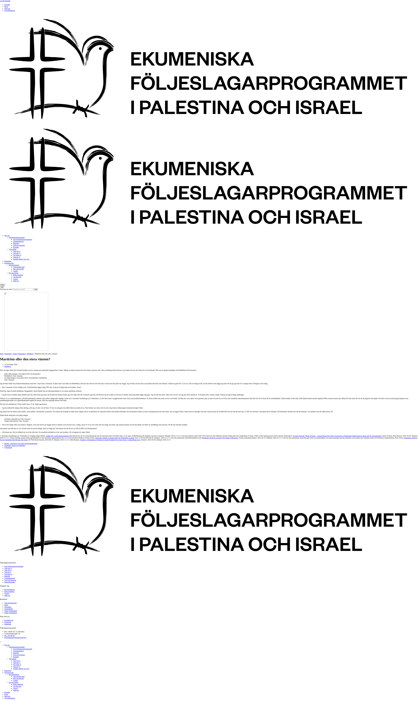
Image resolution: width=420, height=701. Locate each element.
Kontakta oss (8, 620)
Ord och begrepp (19, 245)
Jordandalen (8, 609)
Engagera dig (9, 263)
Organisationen (18, 241)
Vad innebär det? (19, 267)
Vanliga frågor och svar (21, 259)
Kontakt (7, 5)
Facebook (7, 622)
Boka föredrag (18, 275)
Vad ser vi (16, 257)
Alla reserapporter (10, 603)
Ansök (15, 271)
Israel (6, 605)
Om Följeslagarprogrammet (22, 239)
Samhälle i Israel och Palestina (14, 445)
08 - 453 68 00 (9, 636)
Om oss (7, 235)
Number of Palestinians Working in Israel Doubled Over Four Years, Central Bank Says (110, 440)
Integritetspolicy (9, 582)
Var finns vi (17, 255)
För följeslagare (9, 10)
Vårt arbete (12, 249)
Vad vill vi (16, 251)
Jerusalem (7, 607)
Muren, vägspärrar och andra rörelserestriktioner (21, 443)
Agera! (15, 279)
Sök (36, 289)
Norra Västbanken (10, 611)
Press (6, 7)
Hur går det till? (18, 269)
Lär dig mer (17, 277)
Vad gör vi (16, 253)
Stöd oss (7, 9)
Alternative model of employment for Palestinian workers (114, 438)
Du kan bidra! (13, 273)
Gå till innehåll (5, 1)
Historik (16, 243)
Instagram (7, 624)
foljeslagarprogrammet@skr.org (15, 637)
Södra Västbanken (19, 354)
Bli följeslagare (14, 265)
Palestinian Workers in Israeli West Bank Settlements (220, 438)
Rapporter (7, 261)
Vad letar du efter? (6, 289)
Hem (1, 354)
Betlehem (30, 354)
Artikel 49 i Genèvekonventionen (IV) (59, 436)
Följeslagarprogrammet (17, 237)
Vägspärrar (8, 447)
